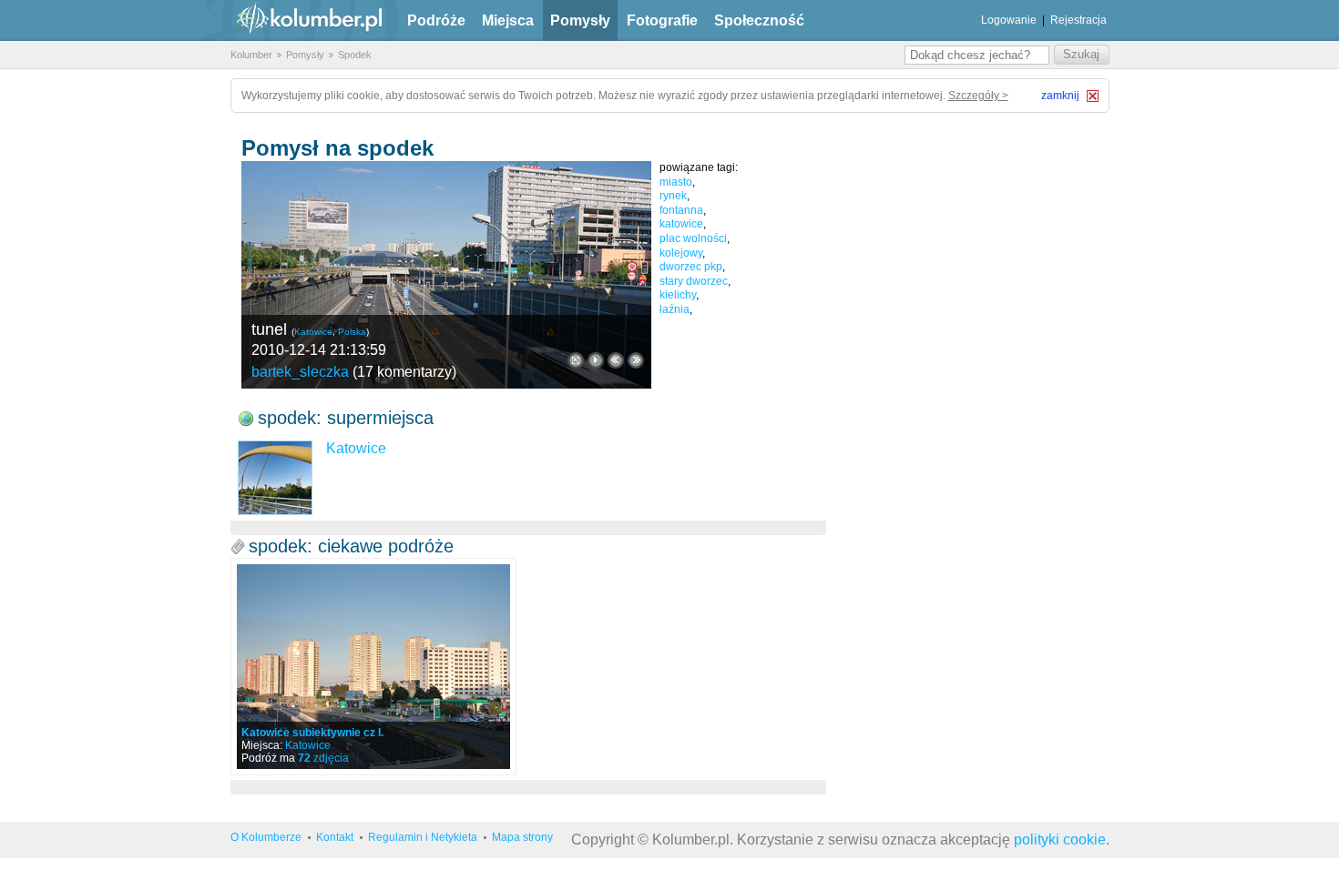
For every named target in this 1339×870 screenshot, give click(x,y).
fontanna (681, 210)
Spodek (355, 54)
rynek (673, 195)
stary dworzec (693, 281)
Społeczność (759, 20)
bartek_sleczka (300, 371)
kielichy (677, 294)
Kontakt (334, 837)
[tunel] (446, 275)
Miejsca (508, 20)
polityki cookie (1060, 839)
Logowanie (1009, 20)
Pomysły (580, 20)
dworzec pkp (690, 266)
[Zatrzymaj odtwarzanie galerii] (596, 360)
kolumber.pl (294, 20)
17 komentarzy (404, 371)
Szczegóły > (978, 95)
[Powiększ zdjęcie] (575, 360)
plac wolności (693, 238)
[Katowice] (275, 477)
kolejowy (680, 253)
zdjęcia (323, 758)
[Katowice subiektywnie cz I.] (373, 666)
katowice (681, 224)
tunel (269, 329)
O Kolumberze (266, 837)
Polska (352, 332)
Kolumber (251, 54)
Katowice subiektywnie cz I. (312, 732)
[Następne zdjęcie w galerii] (616, 360)
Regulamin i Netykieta (422, 837)
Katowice (313, 332)
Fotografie (662, 20)
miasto (675, 182)
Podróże (436, 20)
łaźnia (674, 309)
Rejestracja (1078, 20)
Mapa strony (522, 837)
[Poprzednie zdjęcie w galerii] (636, 360)
